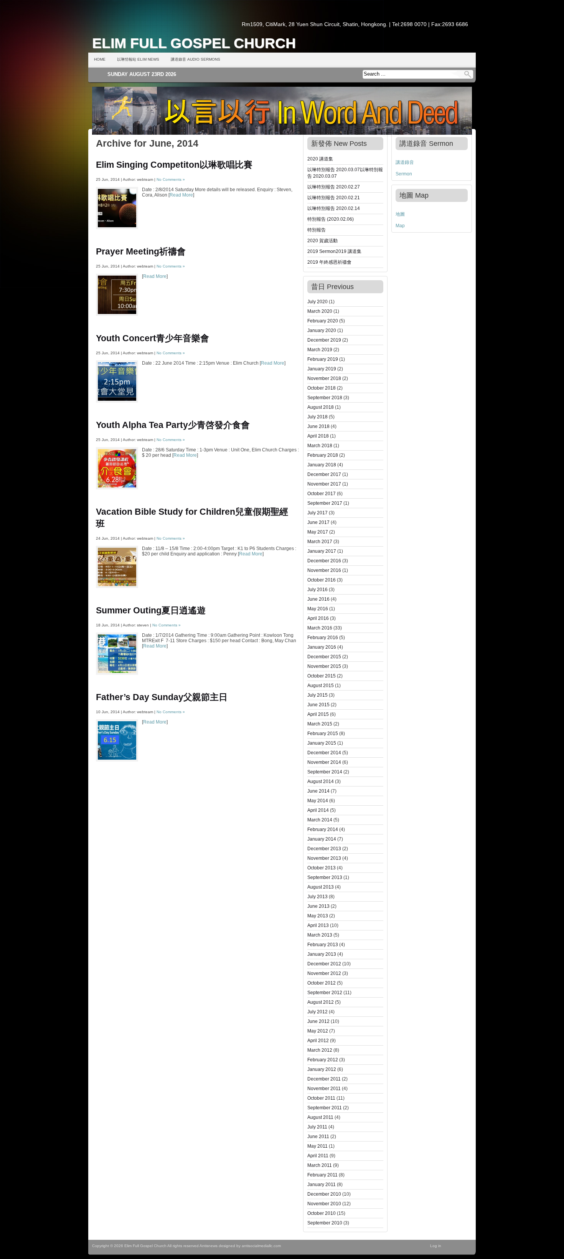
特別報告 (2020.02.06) (330, 219)
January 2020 (321, 330)
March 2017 (319, 541)
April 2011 (317, 1155)
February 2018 (322, 455)
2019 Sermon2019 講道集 (334, 251)
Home (100, 59)
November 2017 (324, 484)
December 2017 (324, 474)
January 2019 (321, 369)
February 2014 (322, 829)
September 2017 (324, 503)
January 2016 (321, 647)
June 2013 (318, 906)
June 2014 (318, 791)
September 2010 (324, 1223)
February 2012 (322, 1059)
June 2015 (318, 704)
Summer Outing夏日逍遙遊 (151, 610)
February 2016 (322, 637)
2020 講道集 (320, 159)
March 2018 (319, 445)
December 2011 (324, 1079)
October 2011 (321, 1098)
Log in (435, 1246)
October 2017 (321, 493)
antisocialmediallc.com (261, 1246)
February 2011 (322, 1175)
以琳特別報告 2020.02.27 (333, 187)
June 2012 (318, 1021)
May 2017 (317, 532)
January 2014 (321, 839)
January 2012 (321, 1069)
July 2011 (317, 1127)
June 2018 (318, 426)
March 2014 (319, 820)
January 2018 (321, 465)
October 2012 (321, 983)
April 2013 (318, 925)
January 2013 (321, 954)
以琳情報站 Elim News (138, 59)
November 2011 (324, 1088)
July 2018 (317, 417)
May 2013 (317, 916)
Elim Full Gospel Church (194, 43)
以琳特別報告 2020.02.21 (333, 197)
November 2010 (324, 1203)
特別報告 (316, 230)
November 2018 (324, 378)
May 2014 (317, 800)
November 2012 (324, 973)
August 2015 (320, 685)
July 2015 (317, 695)
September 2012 (324, 992)
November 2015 (324, 666)
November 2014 (324, 762)
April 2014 (318, 810)
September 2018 (324, 397)
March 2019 (319, 349)
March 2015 (319, 724)
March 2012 (319, 1050)
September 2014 (324, 772)
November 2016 (324, 570)
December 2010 (324, 1194)
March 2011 (319, 1165)
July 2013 (317, 896)
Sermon (404, 174)
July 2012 (317, 1011)
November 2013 (324, 858)
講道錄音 (405, 162)
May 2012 (317, 1031)
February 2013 (322, 944)
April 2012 (318, 1040)
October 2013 (321, 868)
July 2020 (317, 301)
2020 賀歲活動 (322, 240)
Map (400, 225)
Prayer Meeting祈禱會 (141, 251)
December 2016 (324, 560)
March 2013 (319, 935)
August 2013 (320, 887)
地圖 (400, 214)
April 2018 (318, 436)
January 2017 (321, 551)
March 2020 (319, 311)
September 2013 (324, 877)
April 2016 (318, 618)
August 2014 (320, 781)
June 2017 (318, 522)
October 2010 (321, 1213)
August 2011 (320, 1117)
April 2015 (318, 714)
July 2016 (317, 589)
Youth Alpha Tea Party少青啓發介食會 (173, 425)
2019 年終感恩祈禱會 (329, 262)
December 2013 (324, 848)
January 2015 (321, 743)
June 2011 (318, 1136)
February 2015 (322, 733)
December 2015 (324, 656)
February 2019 (322, 359)
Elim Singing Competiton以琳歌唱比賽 (174, 165)
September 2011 (324, 1107)
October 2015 (321, 676)
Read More (181, 195)
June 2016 (318, 599)
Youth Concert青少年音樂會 (152, 338)
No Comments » (171, 179)
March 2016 (319, 628)
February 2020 (322, 321)
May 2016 (317, 608)
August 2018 (320, 407)
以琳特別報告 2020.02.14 (333, 208)
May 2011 (317, 1146)
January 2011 (321, 1184)
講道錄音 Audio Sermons (195, 59)
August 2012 (320, 1002)
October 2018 (321, 388)
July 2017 (317, 512)
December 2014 (324, 752)
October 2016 (321, 580)
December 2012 (324, 964)
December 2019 (324, 340)
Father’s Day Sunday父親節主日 (162, 697)
